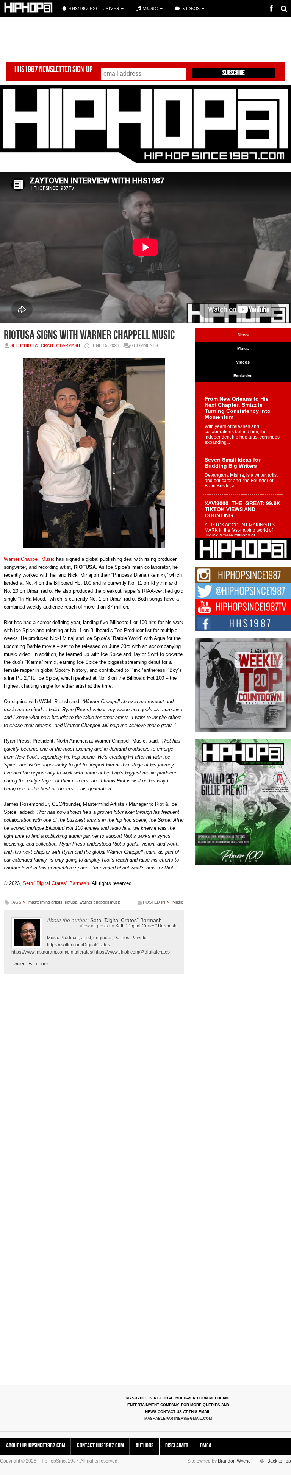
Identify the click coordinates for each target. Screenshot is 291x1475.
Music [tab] (243, 348)
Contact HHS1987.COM (100, 1445)
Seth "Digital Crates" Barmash (45, 345)
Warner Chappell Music (29, 559)
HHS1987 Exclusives (93, 8)
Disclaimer (176, 1445)
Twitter (18, 963)
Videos (191, 8)
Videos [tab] (243, 362)
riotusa (71, 902)
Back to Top (279, 1461)
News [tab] (243, 334)
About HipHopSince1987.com (35, 1445)
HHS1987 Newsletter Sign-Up (53, 69)
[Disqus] (94, 1085)
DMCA (205, 1445)
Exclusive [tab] (242, 375)
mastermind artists (45, 902)
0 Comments (144, 345)
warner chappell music (100, 902)
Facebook (38, 963)
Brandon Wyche (234, 1461)
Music (177, 902)
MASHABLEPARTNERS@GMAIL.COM (178, 1418)
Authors (144, 1445)
